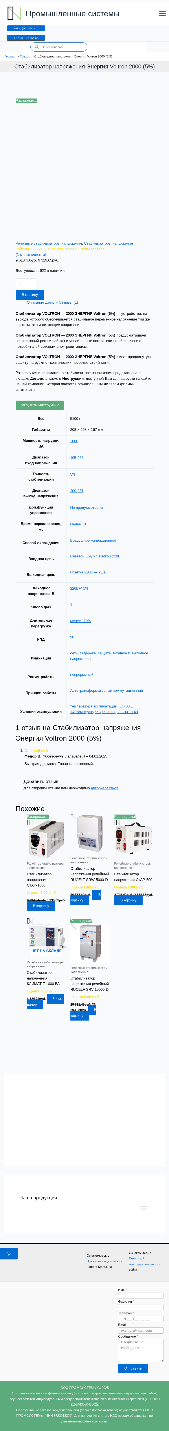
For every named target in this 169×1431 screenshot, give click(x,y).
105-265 (76, 458)
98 (72, 637)
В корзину (30, 295)
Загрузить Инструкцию (39, 405)
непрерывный (82, 674)
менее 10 (78, 524)
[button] (26, 28)
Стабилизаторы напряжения (108, 243)
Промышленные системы (72, 13)
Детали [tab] (51, 302)
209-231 (76, 491)
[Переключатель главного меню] (162, 13)
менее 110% (80, 621)
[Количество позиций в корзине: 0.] (9, 1253)
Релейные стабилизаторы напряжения (49, 243)
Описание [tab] (35, 302)
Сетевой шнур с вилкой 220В (95, 556)
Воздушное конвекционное (93, 540)
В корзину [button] (41, 906)
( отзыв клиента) (31, 255)
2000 (74, 441)
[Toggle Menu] (143, 1208)
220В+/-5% (79, 588)
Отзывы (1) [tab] (68, 302)
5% (72, 474)
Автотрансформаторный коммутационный (106, 690)
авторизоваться (104, 788)
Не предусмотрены (86, 507)
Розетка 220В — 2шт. (88, 572)
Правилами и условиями (104, 1261)
